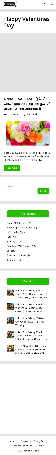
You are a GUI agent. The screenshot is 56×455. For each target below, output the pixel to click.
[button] (45, 4)
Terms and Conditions (22, 445)
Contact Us (26, 441)
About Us (14, 441)
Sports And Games (16, 255)
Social (10, 250)
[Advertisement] (28, 63)
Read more (12, 167)
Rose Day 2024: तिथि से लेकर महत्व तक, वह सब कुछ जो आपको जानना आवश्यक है (27, 103)
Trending (11, 259)
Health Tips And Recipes (19, 227)
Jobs (9, 236)
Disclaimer (39, 445)
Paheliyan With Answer (19, 246)
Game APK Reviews (17, 223)
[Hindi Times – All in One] (16, 4)
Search (10, 185)
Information (13, 232)
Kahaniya (11, 241)
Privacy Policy (40, 441)
